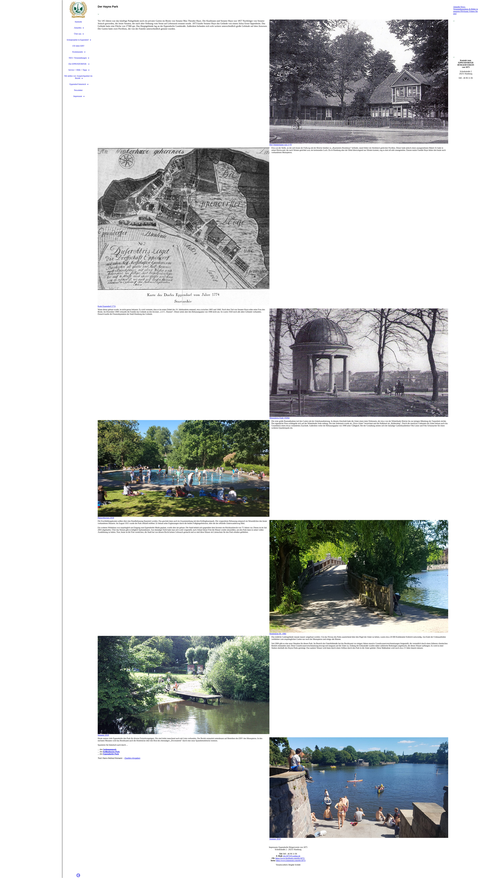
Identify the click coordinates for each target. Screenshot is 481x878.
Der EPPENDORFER (78, 64)
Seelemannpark (109, 749)
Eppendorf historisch (78, 84)
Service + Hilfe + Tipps (77, 70)
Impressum (77, 96)
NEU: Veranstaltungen (78, 58)
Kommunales (77, 52)
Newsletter (78, 90)
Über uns (77, 34)
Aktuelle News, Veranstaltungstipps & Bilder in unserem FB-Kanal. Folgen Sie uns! (465, 10)
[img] (31, 439)
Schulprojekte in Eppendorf (78, 40)
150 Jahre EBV (78, 46)
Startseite (78, 22)
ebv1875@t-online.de (291, 856)
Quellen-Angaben (132, 758)
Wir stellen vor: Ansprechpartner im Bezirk (78, 77)
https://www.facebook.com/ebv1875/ (290, 858)
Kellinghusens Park (111, 752)
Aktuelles (77, 28)
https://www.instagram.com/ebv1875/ (291, 860)
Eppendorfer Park (111, 754)
